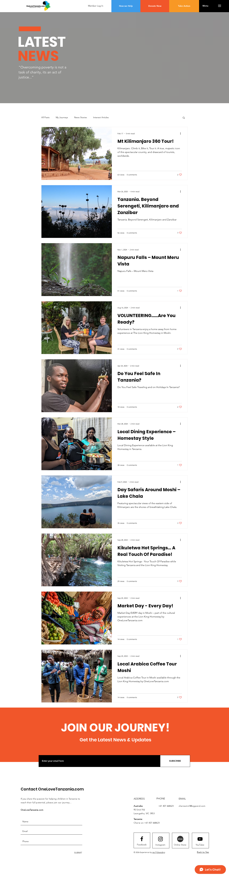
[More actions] (181, 133)
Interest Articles (101, 117)
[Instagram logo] (160, 839)
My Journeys (62, 117)
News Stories (80, 117)
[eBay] (180, 839)
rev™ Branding (158, 852)
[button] (154, 6)
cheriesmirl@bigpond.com (192, 806)
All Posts (45, 117)
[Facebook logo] (142, 839)
